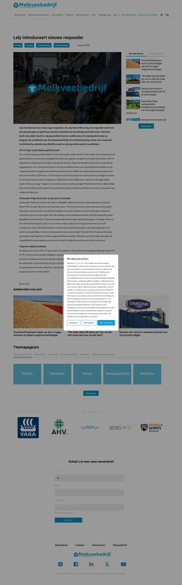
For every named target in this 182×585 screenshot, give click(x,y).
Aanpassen (73, 323)
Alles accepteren (106, 323)
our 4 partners (78, 263)
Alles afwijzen (89, 323)
